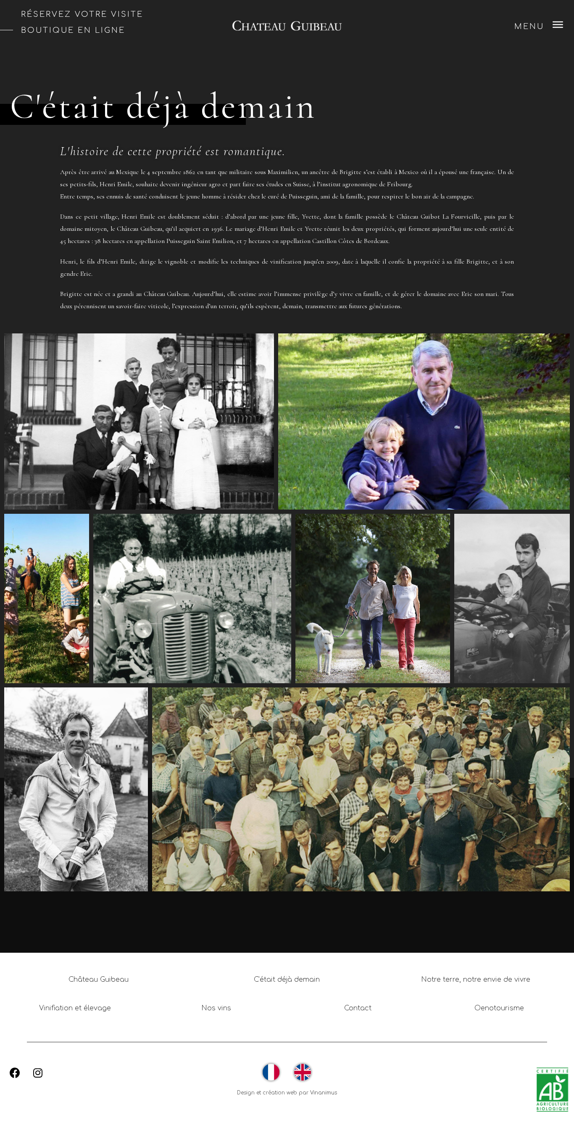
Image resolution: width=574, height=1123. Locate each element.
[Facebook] (14, 1072)
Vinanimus (323, 1093)
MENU (529, 26)
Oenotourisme (499, 1008)
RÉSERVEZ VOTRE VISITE (82, 14)
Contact (357, 1008)
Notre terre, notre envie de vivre (475, 979)
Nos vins (216, 1008)
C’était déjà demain (287, 979)
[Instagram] (37, 1072)
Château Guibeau (98, 979)
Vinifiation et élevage (75, 1008)
